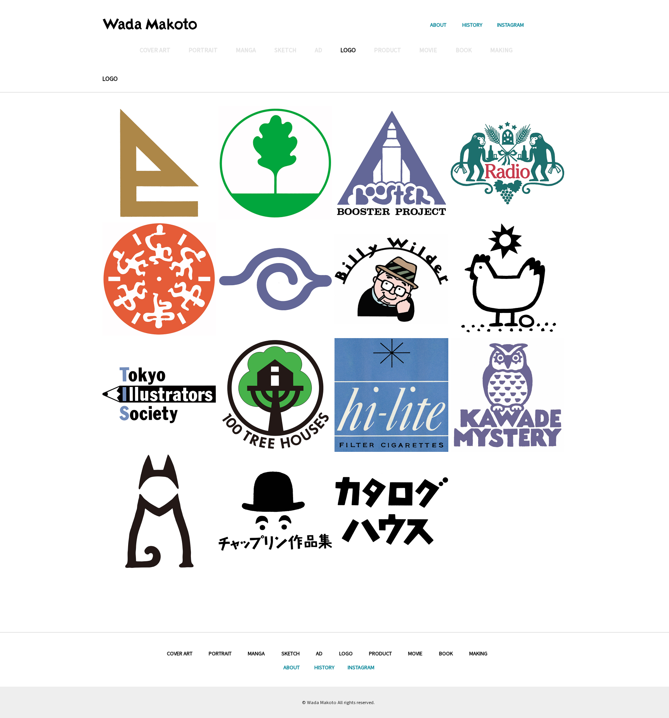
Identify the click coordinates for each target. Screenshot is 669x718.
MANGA (256, 653)
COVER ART (179, 653)
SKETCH (290, 653)
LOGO (346, 653)
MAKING (478, 653)
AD (319, 653)
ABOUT (438, 24)
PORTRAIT (220, 653)
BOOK (446, 653)
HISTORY (472, 24)
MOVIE (415, 653)
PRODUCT (380, 653)
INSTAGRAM (510, 24)
